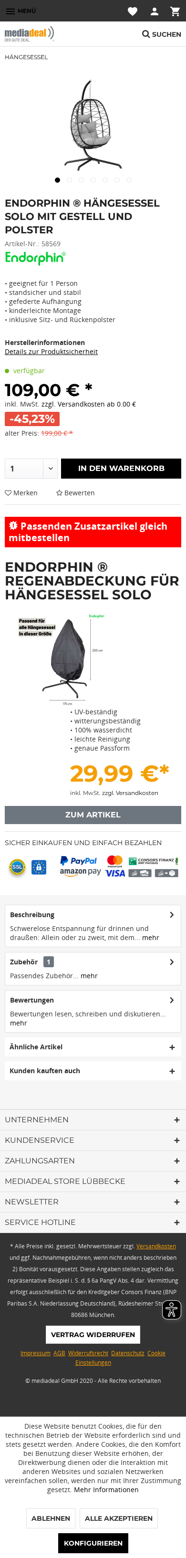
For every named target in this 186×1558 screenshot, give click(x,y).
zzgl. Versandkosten (130, 792)
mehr (149, 937)
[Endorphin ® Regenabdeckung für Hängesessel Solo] (59, 659)
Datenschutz (128, 1353)
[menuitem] (20, 10)
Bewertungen (32, 999)
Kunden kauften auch (45, 1070)
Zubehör (30, 961)
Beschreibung (32, 914)
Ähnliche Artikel (36, 1046)
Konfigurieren (93, 1543)
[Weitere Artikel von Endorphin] (37, 259)
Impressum (36, 1353)
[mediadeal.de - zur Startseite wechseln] (49, 34)
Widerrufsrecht (88, 1353)
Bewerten (78, 492)
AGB (59, 1353)
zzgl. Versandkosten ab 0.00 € (88, 403)
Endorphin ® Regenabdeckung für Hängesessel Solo (92, 581)
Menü (20, 11)
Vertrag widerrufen (93, 1334)
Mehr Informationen (106, 1489)
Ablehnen (50, 1518)
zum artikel (93, 814)
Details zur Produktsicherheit (51, 351)
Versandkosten (156, 1246)
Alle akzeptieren (119, 1518)
